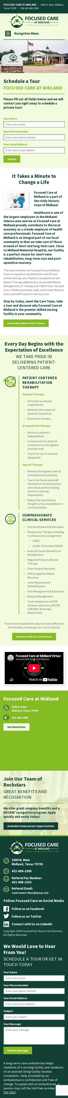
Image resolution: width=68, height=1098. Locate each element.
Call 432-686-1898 (29, 8)
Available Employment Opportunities (30, 826)
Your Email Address (15, 144)
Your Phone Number (15, 131)
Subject (8, 1011)
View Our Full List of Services (34, 636)
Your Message (12, 1024)
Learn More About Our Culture (26, 323)
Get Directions (16, 727)
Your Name (10, 118)
